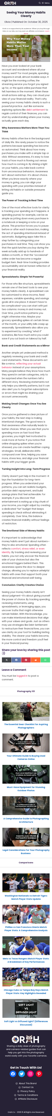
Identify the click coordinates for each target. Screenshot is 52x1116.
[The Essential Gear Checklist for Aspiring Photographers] (26, 719)
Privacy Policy (28, 1091)
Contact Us (27, 1087)
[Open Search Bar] (39, 3)
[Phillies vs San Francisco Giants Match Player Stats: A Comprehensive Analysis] (26, 921)
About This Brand (28, 1083)
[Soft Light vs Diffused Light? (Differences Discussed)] (26, 1016)
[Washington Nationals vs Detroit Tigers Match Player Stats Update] (26, 890)
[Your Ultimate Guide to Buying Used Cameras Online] (26, 750)
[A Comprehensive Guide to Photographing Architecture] (26, 813)
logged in (22, 675)
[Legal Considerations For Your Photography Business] (26, 844)
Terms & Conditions (27, 1095)
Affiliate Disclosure (27, 1098)
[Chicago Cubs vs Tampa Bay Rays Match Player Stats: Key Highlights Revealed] (26, 984)
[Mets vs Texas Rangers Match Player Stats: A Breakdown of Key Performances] (26, 953)
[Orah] (11, 3)
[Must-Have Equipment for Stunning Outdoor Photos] (26, 782)
